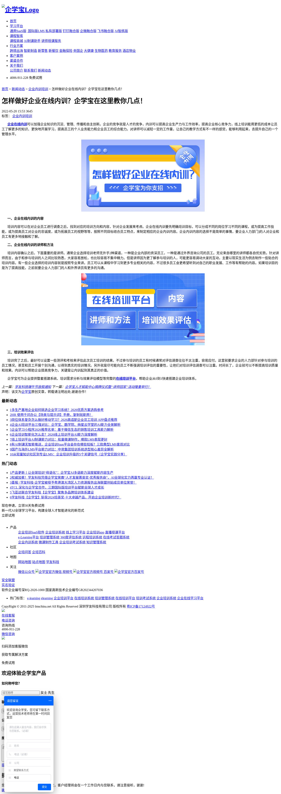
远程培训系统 (92, 537)
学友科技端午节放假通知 (33, 387)
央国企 (78, 50)
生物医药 (101, 50)
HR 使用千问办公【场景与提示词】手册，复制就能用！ (51, 415)
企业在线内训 (17, 124)
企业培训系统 (55, 532)
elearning (47, 598)
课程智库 (16, 36)
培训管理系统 (49, 537)
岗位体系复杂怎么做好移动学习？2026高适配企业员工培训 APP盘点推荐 (63, 419)
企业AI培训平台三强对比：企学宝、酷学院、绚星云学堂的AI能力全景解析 (65, 424)
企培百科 (38, 552)
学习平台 (16, 26)
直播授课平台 (115, 532)
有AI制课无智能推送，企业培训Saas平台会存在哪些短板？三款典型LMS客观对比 (70, 444)
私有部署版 (53, 31)
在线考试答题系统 (116, 537)
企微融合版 (88, 31)
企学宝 (26, 392)
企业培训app (95, 532)
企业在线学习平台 (190, 598)
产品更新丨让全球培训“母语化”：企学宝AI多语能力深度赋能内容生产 (61, 472)
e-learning (33, 598)
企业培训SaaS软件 (31, 532)
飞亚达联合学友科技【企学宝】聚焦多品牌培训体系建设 (52, 492)
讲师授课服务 (51, 41)
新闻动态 (44, 70)
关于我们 (16, 65)
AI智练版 (121, 31)
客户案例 (16, 55)
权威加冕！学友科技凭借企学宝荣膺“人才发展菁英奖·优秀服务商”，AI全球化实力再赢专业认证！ (82, 477)
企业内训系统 (28, 542)
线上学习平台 (76, 532)
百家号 (109, 572)
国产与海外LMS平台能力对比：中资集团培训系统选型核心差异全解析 (62, 449)
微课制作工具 (48, 542)
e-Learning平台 (28, 537)
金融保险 (65, 50)
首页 (13, 21)
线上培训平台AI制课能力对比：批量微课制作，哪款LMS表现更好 (58, 439)
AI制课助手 (32, 41)
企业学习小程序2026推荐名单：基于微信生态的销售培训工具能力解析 (62, 429)
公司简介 (16, 70)
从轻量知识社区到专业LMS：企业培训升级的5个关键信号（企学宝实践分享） (68, 454)
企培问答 (24, 552)
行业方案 (16, 46)
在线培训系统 (84, 598)
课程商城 (16, 41)
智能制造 (30, 50)
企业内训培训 (38, 89)
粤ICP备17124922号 (141, 606)
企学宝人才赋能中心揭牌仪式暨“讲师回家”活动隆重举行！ (108, 387)
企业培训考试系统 (72, 542)
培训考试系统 (146, 598)
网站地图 (24, 562)
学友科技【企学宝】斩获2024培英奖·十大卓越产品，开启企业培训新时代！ (65, 497)
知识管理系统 (96, 542)
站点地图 (38, 562)
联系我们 (30, 70)
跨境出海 (16, 50)
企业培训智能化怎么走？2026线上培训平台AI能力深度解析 (53, 434)
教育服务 (115, 50)
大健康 (89, 50)
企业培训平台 (63, 598)
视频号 (68, 572)
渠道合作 (16, 60)
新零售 (43, 50)
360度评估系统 (71, 537)
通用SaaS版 (18, 31)
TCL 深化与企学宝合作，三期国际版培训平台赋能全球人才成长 (57, 487)
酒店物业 (129, 50)
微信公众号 (26, 572)
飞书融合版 (105, 31)
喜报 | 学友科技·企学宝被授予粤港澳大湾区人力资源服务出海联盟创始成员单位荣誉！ (73, 482)
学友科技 (52, 562)
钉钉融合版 (71, 31)
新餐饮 (53, 50)
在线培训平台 (126, 378)
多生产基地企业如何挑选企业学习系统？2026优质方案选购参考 (57, 410)
